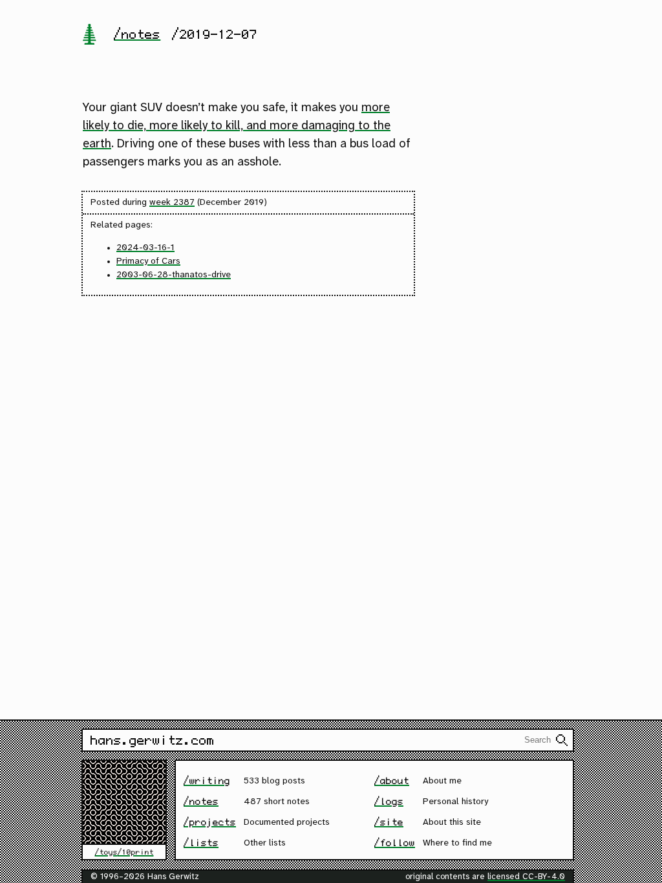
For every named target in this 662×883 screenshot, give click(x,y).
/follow (394, 842)
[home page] (89, 35)
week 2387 (172, 202)
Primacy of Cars (148, 261)
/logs (388, 801)
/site (388, 821)
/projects (210, 821)
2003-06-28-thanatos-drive (173, 275)
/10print (136, 852)
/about (391, 780)
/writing (207, 780)
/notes (137, 34)
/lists (201, 842)
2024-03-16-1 (145, 248)
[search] (561, 740)
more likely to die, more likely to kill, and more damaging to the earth (236, 126)
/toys (106, 852)
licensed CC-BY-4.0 (526, 877)
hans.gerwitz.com (153, 740)
